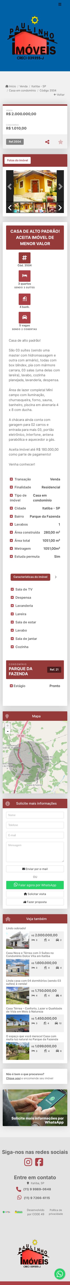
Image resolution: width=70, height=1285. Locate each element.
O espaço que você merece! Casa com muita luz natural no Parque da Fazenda (32, 1037)
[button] (10, 186)
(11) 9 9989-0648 (37, 1189)
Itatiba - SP (38, 86)
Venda (24, 86)
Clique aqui (13, 1078)
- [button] (7, 731)
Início (12, 86)
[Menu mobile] (35, 38)
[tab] (17, 160)
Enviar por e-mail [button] (36, 869)
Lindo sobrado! (16, 928)
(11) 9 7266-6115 (37, 1198)
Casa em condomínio (22, 90)
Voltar (60, 94)
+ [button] (7, 725)
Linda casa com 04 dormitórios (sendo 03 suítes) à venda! (33, 982)
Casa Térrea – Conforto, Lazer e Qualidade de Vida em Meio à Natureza (34, 1010)
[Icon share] (29, 1162)
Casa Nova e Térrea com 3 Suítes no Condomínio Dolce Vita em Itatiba (30, 954)
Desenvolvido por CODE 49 (35, 1212)
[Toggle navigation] (60, 4)
